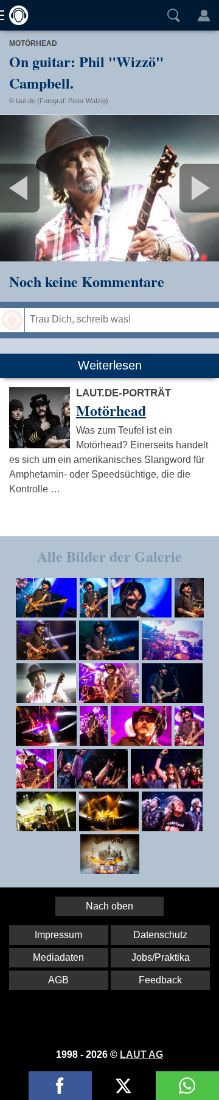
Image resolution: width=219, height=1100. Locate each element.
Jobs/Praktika (160, 957)
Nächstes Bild (109, 188)
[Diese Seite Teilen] (60, 1085)
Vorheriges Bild (36, 188)
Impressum (58, 935)
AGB (58, 980)
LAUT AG (141, 1054)
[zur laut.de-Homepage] (15, 15)
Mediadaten (58, 957)
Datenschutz (160, 935)
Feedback (160, 980)
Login (204, 15)
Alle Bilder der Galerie (109, 556)
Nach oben (109, 906)
